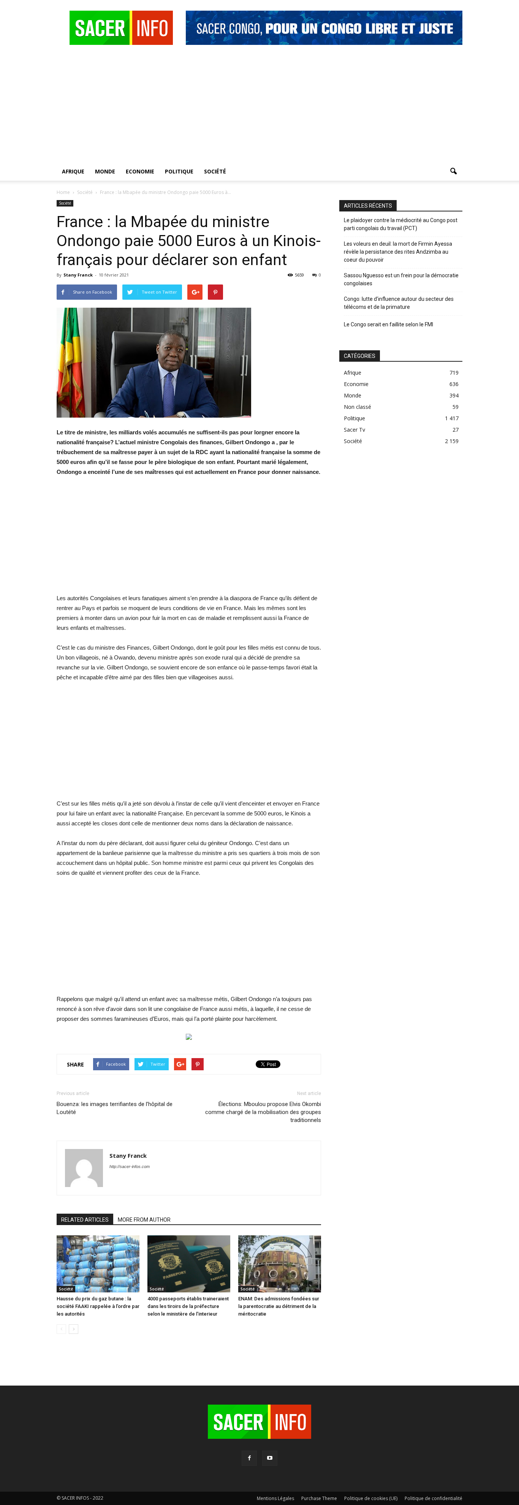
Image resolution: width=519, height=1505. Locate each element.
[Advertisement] (259, 105)
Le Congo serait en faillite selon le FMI (388, 324)
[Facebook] (249, 1458)
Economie (140, 171)
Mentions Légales (275, 1498)
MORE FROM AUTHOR (144, 1220)
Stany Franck (78, 275)
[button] (453, 171)
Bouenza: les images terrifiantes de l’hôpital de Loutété (114, 1108)
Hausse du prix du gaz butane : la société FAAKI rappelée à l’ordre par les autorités (98, 1306)
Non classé (357, 406)
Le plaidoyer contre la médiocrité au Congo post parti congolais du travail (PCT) (400, 224)
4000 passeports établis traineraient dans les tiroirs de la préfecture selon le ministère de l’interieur (188, 1306)
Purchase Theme (319, 1498)
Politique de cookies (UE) (370, 1498)
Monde (105, 171)
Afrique (73, 171)
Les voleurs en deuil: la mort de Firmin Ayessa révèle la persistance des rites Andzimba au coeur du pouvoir (398, 252)
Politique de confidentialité (433, 1498)
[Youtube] (269, 1458)
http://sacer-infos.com (129, 1166)
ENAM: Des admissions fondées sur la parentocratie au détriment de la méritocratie (278, 1306)
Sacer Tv (354, 429)
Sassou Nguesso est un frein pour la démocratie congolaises (401, 279)
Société (215, 171)
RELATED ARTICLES (85, 1220)
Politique (179, 171)
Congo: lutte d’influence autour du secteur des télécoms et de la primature (399, 303)
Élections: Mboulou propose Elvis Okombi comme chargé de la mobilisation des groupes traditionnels (263, 1112)
